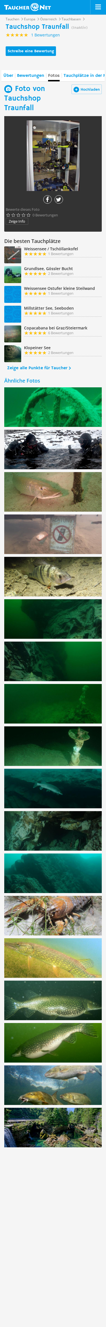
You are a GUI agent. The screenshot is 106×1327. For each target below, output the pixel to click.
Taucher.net (27, 7)
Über (8, 76)
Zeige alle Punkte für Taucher (37, 368)
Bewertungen (30, 76)
